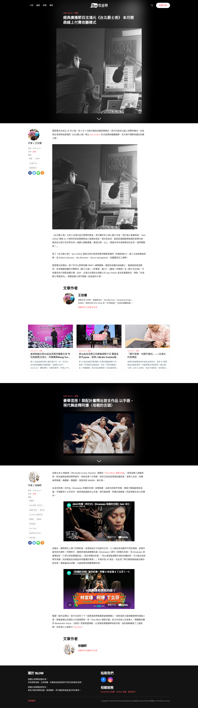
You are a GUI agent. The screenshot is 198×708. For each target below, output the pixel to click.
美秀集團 (32, 524)
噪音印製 (32, 538)
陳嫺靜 (31, 501)
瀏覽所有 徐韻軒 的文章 (87, 650)
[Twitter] (34, 173)
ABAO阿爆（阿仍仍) (35, 505)
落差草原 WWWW (35, 533)
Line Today (32, 528)
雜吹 (51, 5)
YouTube (77, 627)
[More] (42, 173)
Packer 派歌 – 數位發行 (126, 692)
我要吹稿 (163, 5)
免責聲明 (31, 701)
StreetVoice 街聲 (108, 692)
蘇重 (30, 158)
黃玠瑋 (42, 510)
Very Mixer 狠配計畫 (115, 473)
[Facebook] (30, 173)
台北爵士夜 (33, 163)
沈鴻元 (37, 158)
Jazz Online (95, 134)
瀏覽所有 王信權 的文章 (87, 307)
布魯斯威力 (33, 168)
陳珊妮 (31, 519)
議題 (38, 5)
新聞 (45, 5)
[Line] (38, 173)
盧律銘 (39, 519)
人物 (31, 5)
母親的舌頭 (33, 510)
